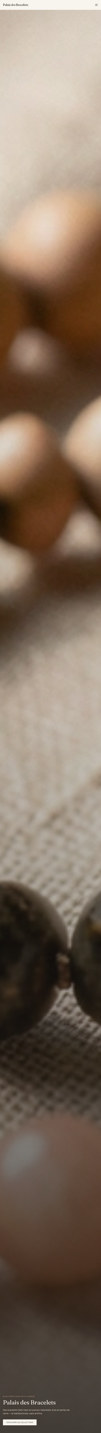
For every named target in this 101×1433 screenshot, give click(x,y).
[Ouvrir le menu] (96, 4)
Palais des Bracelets (15, 5)
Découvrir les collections (19, 1422)
